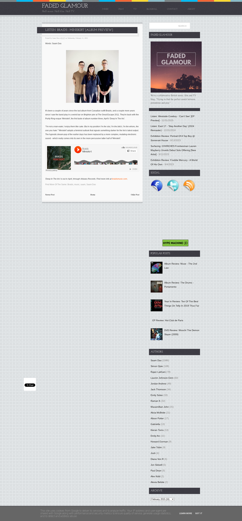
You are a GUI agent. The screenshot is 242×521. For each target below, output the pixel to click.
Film (121, 9)
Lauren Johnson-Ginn (162, 378)
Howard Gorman (159, 441)
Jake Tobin (156, 447)
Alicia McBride (158, 412)
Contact (172, 9)
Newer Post (49, 194)
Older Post (135, 194)
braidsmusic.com (119, 179)
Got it (198, 513)
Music (105, 9)
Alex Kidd (155, 476)
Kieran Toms (157, 430)
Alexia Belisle (157, 482)
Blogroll (152, 9)
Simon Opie (157, 366)
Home (92, 194)
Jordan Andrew (158, 383)
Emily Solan (157, 395)
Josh (153, 453)
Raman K (155, 401)
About (191, 9)
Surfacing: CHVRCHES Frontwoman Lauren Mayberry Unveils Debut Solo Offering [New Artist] (173, 150)
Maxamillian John (160, 407)
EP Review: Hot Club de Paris (167, 320)
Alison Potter (157, 418)
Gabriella (155, 424)
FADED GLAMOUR (65, 6)
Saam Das (91, 184)
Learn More (185, 513)
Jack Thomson (158, 389)
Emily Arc (155, 436)
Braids (70, 184)
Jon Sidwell (156, 465)
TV (135, 9)
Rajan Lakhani (158, 372)
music (77, 184)
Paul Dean (156, 470)
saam (83, 184)
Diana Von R (157, 459)
